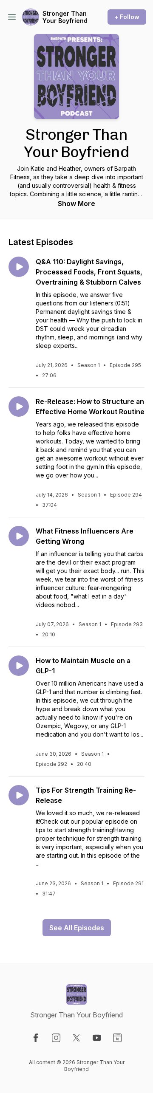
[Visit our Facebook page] (35, 1038)
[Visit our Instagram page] (56, 1038)
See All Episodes (76, 928)
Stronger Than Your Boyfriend (65, 17)
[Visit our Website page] (117, 1038)
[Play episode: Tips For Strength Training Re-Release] (18, 795)
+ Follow (126, 16)
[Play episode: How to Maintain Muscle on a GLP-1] (18, 665)
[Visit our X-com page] (76, 1038)
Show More (76, 203)
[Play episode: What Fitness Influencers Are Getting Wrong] (18, 536)
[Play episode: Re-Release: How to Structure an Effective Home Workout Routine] (18, 406)
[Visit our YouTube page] (97, 1038)
